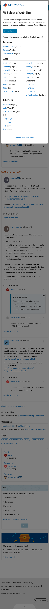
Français (31, 91)
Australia (6, 105)
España (6, 74)
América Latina (9, 47)
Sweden (29, 77)
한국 (4, 129)
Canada (6, 50)
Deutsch (31, 84)
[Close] (45, 5)
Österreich (30, 70)
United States (8, 54)
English (31, 88)
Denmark (6, 67)
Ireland (5, 84)
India (5, 108)
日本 (4, 126)
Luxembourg (8, 91)
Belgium (6, 63)
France (5, 81)
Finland (6, 77)
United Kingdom (32, 95)
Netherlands (30, 63)
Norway (29, 67)
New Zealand (8, 112)
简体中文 (8, 119)
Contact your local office (24, 138)
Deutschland (8, 70)
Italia (5, 88)
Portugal (29, 74)
